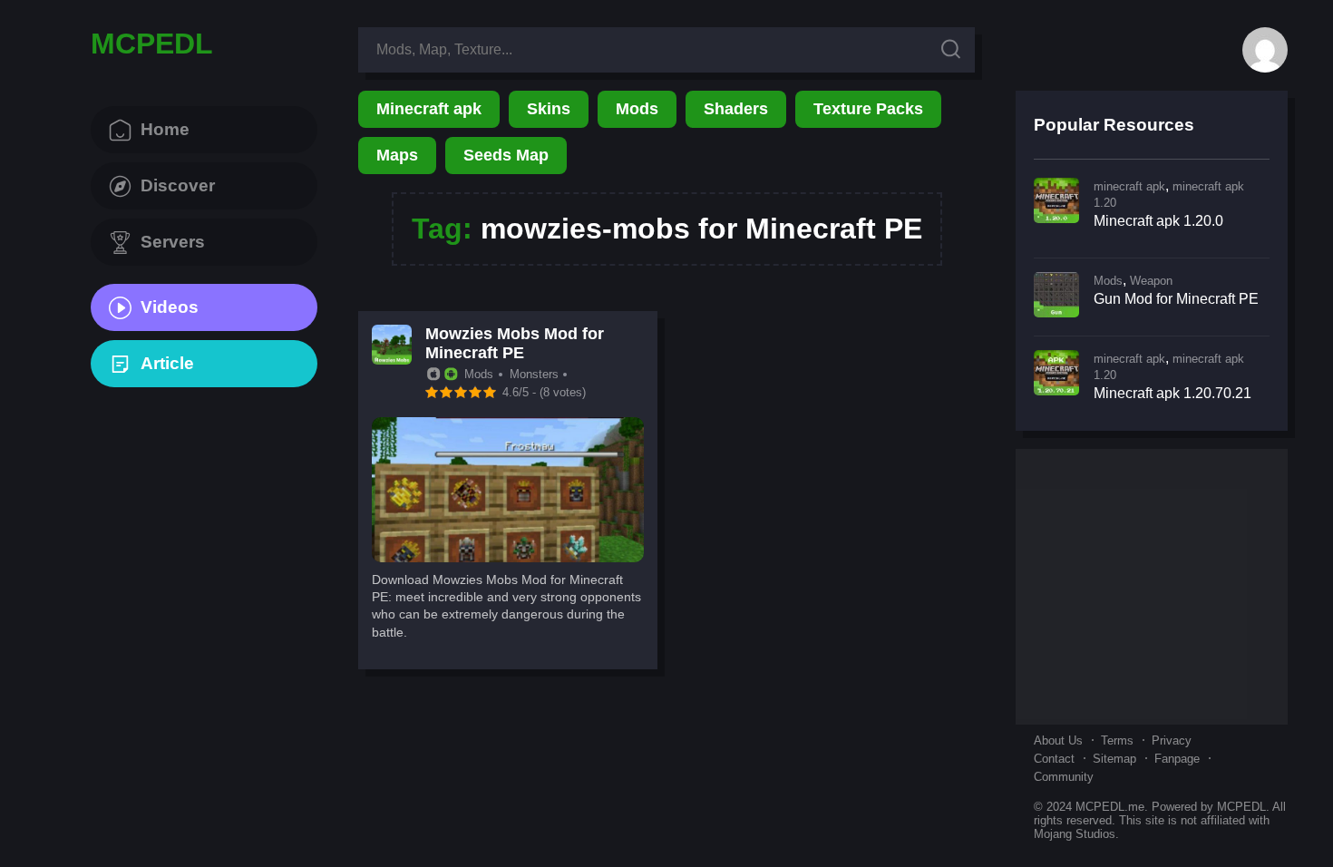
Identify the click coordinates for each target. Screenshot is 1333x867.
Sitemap (1114, 758)
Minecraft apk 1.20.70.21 (1172, 393)
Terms (1117, 740)
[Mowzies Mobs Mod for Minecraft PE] (508, 557)
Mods (637, 109)
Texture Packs (868, 109)
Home (165, 129)
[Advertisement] (1152, 585)
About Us (1058, 740)
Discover (178, 185)
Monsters (534, 374)
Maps (397, 155)
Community (1064, 777)
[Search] (951, 50)
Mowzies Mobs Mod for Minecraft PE (514, 343)
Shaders (736, 109)
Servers (173, 241)
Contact (1054, 758)
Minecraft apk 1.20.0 (1158, 221)
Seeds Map (506, 155)
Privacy (1172, 740)
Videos (170, 307)
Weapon (1151, 280)
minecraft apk (1129, 186)
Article (167, 363)
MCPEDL (152, 43)
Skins (548, 109)
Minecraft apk (429, 109)
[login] (1265, 50)
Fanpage (1177, 758)
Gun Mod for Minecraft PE (1176, 299)
